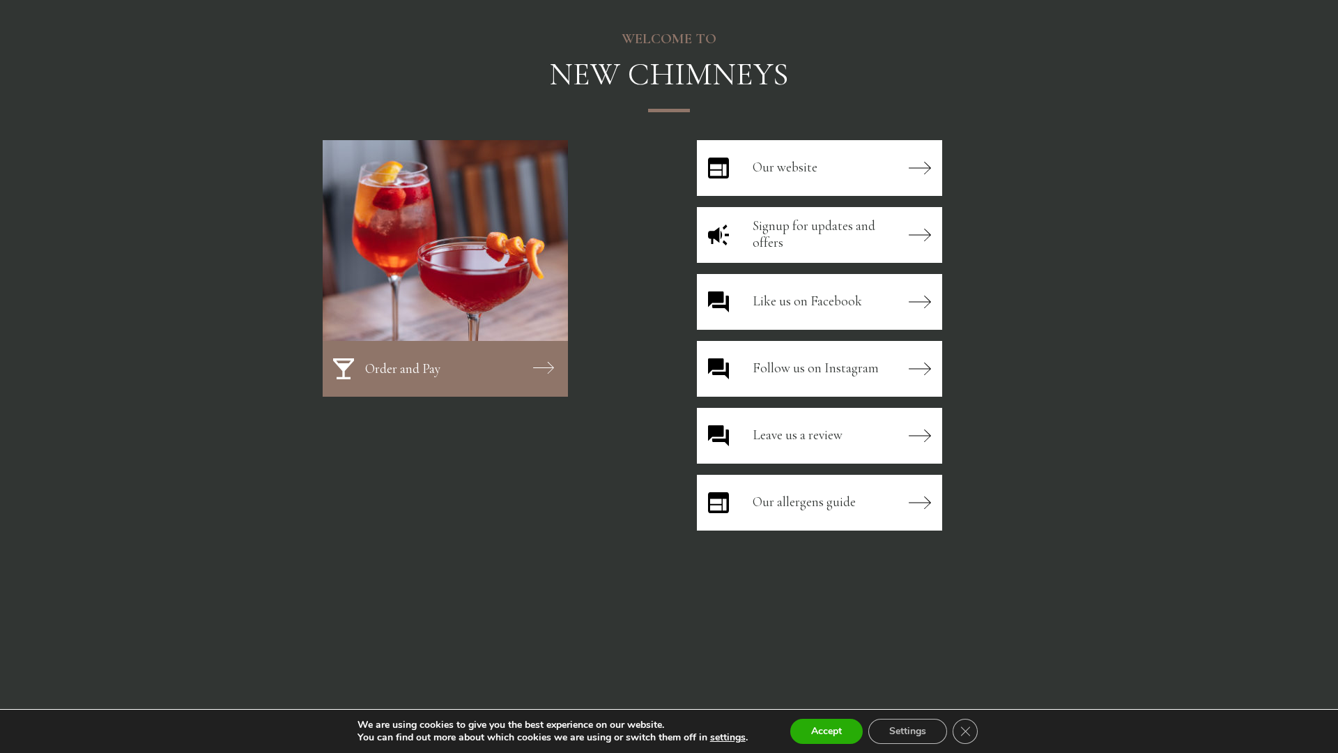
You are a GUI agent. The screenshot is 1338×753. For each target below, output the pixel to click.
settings (728, 737)
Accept (826, 731)
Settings (907, 731)
